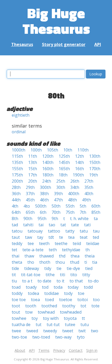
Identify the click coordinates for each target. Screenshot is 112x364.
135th (17, 162)
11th (32, 156)
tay (40, 237)
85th (95, 212)
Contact (76, 350)
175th (17, 175)
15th (32, 168)
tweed (32, 331)
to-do (93, 281)
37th (30, 193)
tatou (17, 231)
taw (28, 237)
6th (43, 212)
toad (16, 287)
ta (96, 218)
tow (29, 312)
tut (38, 324)
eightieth (20, 115)
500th (40, 206)
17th (32, 175)
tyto (81, 337)
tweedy (50, 331)
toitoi (82, 299)
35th (88, 187)
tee (31, 243)
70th (56, 212)
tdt (51, 237)
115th (17, 156)
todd (88, 287)
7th (83, 212)
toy (35, 318)
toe (81, 293)
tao (52, 225)
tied (88, 268)
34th (74, 187)
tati (87, 225)
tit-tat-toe (30, 274)
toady (31, 287)
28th (16, 187)
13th (32, 162)
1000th (18, 150)
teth (53, 250)
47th (58, 200)
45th (30, 200)
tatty (69, 231)
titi (62, 274)
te (61, 237)
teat (84, 237)
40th (88, 193)
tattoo (54, 231)
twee (16, 331)
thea (75, 256)
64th (16, 212)
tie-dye (73, 268)
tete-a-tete (32, 250)
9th (55, 218)
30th (60, 187)
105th (52, 150)
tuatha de (21, 324)
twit (82, 331)
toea (35, 299)
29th (30, 187)
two (94, 331)
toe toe (19, 299)
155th (17, 168)
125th (64, 156)
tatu (84, 231)
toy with (51, 318)
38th (44, 193)
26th (74, 181)
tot (83, 306)
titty (86, 274)
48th (72, 200)
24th (46, 181)
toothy (68, 306)
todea (33, 293)
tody (68, 293)
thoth (44, 262)
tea (71, 237)
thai (15, 256)
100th (36, 150)
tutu (84, 324)
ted (96, 237)
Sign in (91, 350)
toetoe (65, 299)
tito (73, 274)
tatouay (35, 231)
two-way (63, 337)
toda (58, 287)
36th (16, 193)
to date (44, 281)
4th (15, 206)
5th (83, 206)
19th (93, 175)
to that (76, 281)
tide (15, 268)
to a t (27, 281)
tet (14, 250)
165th (64, 168)
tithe (50, 274)
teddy (17, 243)
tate (75, 225)
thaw (29, 256)
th (87, 250)
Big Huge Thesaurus (56, 20)
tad (15, 225)
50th (56, 206)
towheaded (71, 312)
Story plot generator (63, 44)
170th (94, 168)
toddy (17, 293)
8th (15, 218)
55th (70, 206)
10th (67, 150)
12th (79, 156)
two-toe (19, 337)
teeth (44, 243)
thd (62, 256)
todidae (51, 293)
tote (95, 306)
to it (60, 281)
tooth (30, 306)
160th (47, 168)
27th (88, 181)
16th (79, 168)
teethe (61, 243)
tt (83, 318)
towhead (46, 312)
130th (94, 156)
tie (59, 268)
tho (30, 262)
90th (27, 218)
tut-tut (53, 324)
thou (60, 262)
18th (63, 175)
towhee (19, 318)
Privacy (59, 350)
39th (58, 193)
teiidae (92, 243)
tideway (31, 268)
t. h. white (79, 218)
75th (70, 212)
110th (83, 150)
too (96, 299)
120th (47, 156)
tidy (47, 268)
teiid (77, 243)
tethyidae (71, 250)
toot (16, 306)
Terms (43, 350)
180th (47, 175)
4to (26, 206)
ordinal (19, 132)
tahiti (28, 225)
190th (78, 175)
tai (41, 225)
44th (16, 200)
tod (45, 287)
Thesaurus (22, 44)
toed (49, 299)
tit (14, 274)
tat (63, 225)
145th (64, 162)
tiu (14, 281)
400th (73, 193)
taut (16, 237)
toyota (70, 318)
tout (16, 312)
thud (74, 262)
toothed (49, 306)
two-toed (41, 337)
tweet (67, 331)
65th (30, 212)
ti (85, 262)
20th (32, 181)
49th (86, 200)
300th (45, 187)
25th (60, 181)
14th (79, 162)
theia (90, 256)
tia (94, 262)
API (97, 44)
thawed (46, 256)
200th (17, 181)
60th (95, 206)
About (20, 350)
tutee (70, 324)
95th (42, 218)
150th (94, 162)
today (73, 287)
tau (96, 231)
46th (44, 200)
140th (47, 162)
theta (17, 262)
